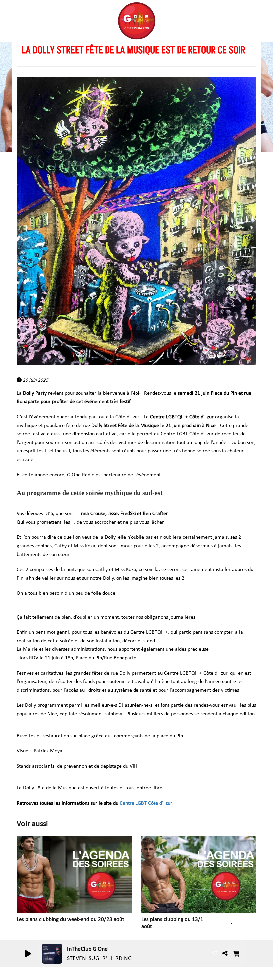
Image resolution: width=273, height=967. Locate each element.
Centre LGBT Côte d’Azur (146, 803)
